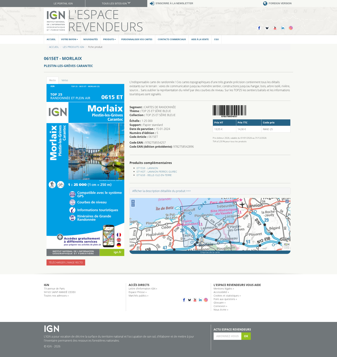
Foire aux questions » (225, 299)
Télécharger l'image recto (66, 262)
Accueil (51, 39)
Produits (108, 39)
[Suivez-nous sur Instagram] (290, 26)
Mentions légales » (224, 288)
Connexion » (220, 306)
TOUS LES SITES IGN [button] (114, 3)
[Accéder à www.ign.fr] (286, 246)
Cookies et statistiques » (227, 295)
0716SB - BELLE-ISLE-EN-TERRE (154, 175)
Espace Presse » (138, 292)
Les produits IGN (73, 47)
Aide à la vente (200, 39)
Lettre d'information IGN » (143, 288)
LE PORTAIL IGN (63, 3)
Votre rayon (68, 39)
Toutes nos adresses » (56, 295)
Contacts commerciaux (172, 39)
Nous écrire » (221, 309)
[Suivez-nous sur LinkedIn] (284, 26)
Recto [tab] (52, 80)
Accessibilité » (221, 292)
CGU (216, 39)
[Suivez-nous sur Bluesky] (269, 26)
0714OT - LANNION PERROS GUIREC (157, 171)
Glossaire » (220, 302)
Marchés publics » (138, 295)
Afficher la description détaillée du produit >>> (161, 191)
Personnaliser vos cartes (136, 39)
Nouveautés (90, 39)
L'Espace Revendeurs (105, 20)
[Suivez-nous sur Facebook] (261, 26)
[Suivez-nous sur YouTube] (276, 26)
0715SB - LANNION (147, 168)
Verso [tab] (65, 80)
